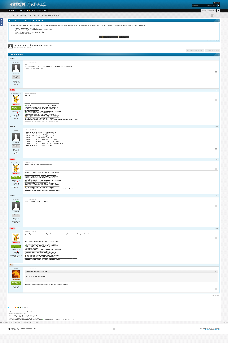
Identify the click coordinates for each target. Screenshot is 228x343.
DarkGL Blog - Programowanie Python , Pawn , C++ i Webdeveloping (42, 103)
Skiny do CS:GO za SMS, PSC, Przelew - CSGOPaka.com (23, 316)
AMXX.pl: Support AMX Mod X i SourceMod (10, 322)
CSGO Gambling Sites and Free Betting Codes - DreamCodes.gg (25, 319)
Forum (12, 10)
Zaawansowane (216, 5)
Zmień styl (13, 328)
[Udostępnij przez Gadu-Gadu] (20, 307)
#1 (216, 58)
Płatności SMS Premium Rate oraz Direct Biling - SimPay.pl (39, 118)
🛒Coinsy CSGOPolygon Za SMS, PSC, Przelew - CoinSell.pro (40, 108)
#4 (216, 159)
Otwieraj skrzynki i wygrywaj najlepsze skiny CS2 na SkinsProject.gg (42, 115)
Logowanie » (209, 2)
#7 (216, 265)
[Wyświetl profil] (16, 67)
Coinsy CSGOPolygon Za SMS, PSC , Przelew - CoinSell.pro (24, 315)
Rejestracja (216, 2)
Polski (18, 328)
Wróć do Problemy (216, 295)
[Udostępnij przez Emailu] (22, 307)
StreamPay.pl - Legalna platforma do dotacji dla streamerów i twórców (42, 121)
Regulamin (225, 322)
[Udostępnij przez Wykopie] (13, 307)
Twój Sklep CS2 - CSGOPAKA (32, 110)
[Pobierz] (27, 307)
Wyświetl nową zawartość (209, 10)
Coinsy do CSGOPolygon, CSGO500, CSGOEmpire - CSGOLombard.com (43, 111)
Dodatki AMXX (22, 10)
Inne (45, 10)
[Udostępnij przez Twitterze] (8, 307)
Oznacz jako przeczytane (26, 328)
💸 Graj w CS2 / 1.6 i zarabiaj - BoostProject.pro (37, 112)
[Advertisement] (40, 301)
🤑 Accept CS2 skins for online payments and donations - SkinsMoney (42, 116)
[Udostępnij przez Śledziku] (18, 307)
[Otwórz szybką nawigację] (218, 10)
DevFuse (217, 40)
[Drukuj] (25, 307)
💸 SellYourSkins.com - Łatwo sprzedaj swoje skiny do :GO (40, 105)
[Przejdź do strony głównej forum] (28, 4)
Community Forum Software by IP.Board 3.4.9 (210, 328)
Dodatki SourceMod (35, 10)
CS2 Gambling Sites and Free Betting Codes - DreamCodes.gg (40, 114)
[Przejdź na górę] (114, 329)
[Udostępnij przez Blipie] (15, 307)
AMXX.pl (212, 329)
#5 (216, 195)
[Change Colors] (219, 5)
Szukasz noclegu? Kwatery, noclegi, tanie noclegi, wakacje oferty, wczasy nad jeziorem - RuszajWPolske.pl (51, 119)
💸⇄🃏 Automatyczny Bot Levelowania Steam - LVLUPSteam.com (41, 107)
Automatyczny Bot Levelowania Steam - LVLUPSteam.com (23, 318)
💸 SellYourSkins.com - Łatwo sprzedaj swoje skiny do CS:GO (58, 319)
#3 (216, 126)
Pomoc (34, 328)
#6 (216, 228)
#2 (216, 90)
